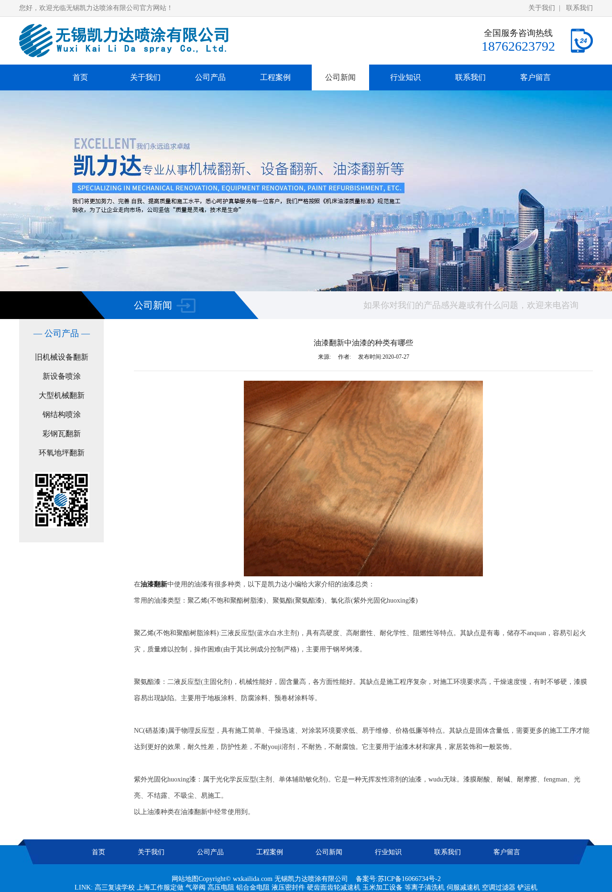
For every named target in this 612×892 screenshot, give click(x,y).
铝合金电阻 (253, 887)
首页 (80, 77)
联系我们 (579, 7)
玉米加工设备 (382, 887)
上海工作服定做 (160, 887)
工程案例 (275, 77)
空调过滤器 (498, 887)
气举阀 (196, 887)
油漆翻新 (154, 584)
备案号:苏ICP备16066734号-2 (398, 878)
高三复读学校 (115, 887)
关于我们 (541, 7)
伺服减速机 (463, 887)
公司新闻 (340, 77)
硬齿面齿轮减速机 (334, 887)
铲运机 (527, 887)
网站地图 (185, 878)
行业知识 (405, 77)
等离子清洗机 (424, 887)
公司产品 (210, 77)
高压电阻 (221, 887)
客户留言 (535, 77)
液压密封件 (288, 887)
